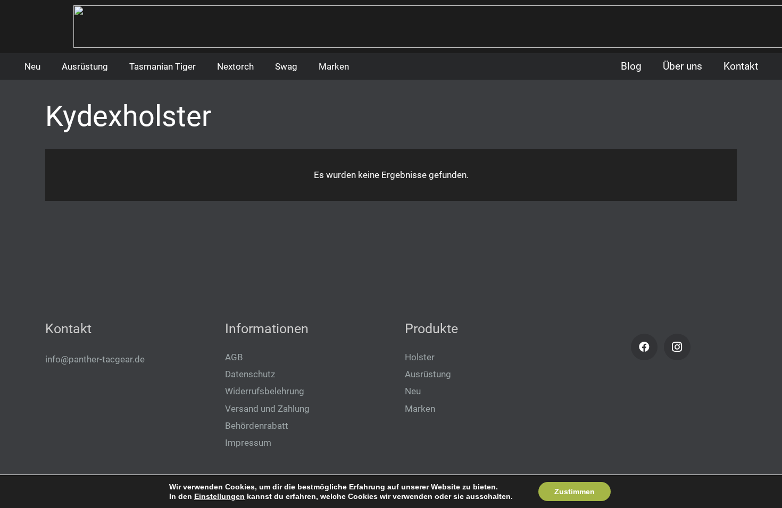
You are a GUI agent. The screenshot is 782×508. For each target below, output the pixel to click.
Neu (413, 391)
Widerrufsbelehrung (264, 391)
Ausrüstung (428, 374)
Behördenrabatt (256, 425)
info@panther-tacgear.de (95, 359)
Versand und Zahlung (267, 408)
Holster (420, 357)
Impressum (248, 442)
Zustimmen (574, 491)
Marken (420, 408)
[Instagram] (677, 347)
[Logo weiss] (44, 32)
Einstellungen (219, 496)
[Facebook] (644, 347)
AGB (234, 357)
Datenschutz (250, 374)
